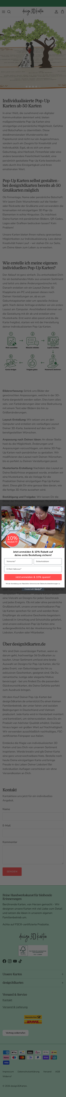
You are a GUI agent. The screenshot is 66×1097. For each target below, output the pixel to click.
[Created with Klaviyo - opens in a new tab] (33, 589)
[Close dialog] (61, 509)
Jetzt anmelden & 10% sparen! (33, 577)
